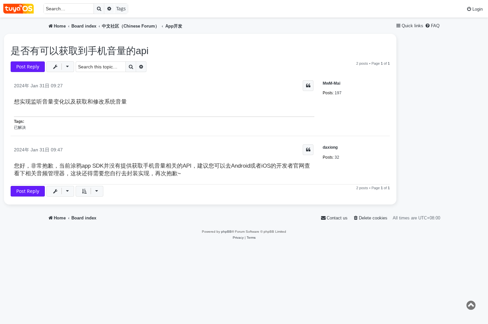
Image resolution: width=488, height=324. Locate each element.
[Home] (21, 9)
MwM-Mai (331, 83)
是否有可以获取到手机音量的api (79, 50)
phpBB (226, 231)
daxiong (330, 147)
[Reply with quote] (308, 85)
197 (338, 93)
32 (337, 157)
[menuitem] (474, 9)
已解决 (20, 127)
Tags (121, 8)
